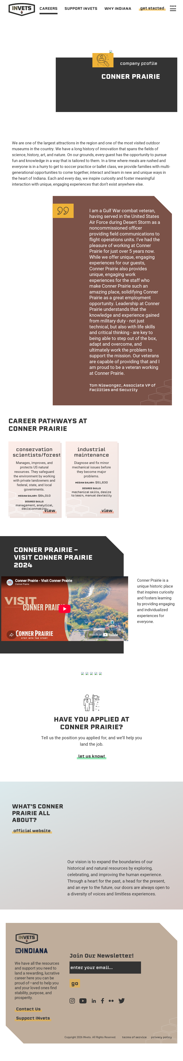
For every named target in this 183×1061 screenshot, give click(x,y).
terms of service (134, 1037)
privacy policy (161, 1037)
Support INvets (33, 1018)
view (49, 510)
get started (152, 8)
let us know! (91, 756)
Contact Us (28, 1009)
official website (32, 831)
